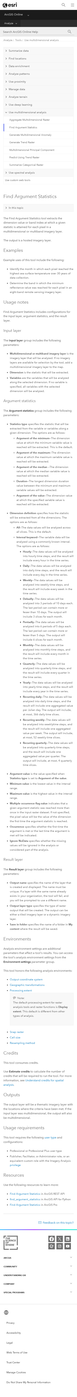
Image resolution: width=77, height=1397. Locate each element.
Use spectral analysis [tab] (22, 172)
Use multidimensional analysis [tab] (27, 112)
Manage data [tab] (17, 89)
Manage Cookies (16, 1372)
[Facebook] (51, 1239)
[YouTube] (67, 1246)
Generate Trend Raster (22, 142)
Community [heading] (10, 1266)
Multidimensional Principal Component (31, 150)
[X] (59, 1239)
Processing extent (21, 990)
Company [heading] (9, 1284)
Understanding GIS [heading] (15, 1275)
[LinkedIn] (67, 1239)
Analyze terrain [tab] (18, 96)
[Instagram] (59, 1246)
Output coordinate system (26, 979)
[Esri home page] (10, 5)
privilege (15, 1165)
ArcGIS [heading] (7, 1257)
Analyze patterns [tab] (19, 73)
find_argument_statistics (25, 1199)
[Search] (63, 5)
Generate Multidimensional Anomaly (30, 134)
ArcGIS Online (13, 14)
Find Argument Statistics (23, 127)
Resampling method (22, 1043)
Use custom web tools (17, 180)
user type (50, 1137)
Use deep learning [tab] (20, 104)
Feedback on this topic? (58, 1222)
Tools (18, 40)
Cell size (15, 1037)
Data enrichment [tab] (19, 66)
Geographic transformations (27, 985)
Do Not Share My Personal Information (28, 1382)
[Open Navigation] (72, 5)
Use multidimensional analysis (41, 40)
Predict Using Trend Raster (24, 157)
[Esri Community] (51, 1246)
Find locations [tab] (17, 58)
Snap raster (17, 1032)
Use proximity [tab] (17, 81)
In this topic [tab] (16, 207)
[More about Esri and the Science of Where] (11, 1243)
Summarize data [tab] (19, 50)
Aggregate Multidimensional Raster (29, 119)
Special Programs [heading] (14, 1292)
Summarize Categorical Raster (26, 164)
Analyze (8, 23)
